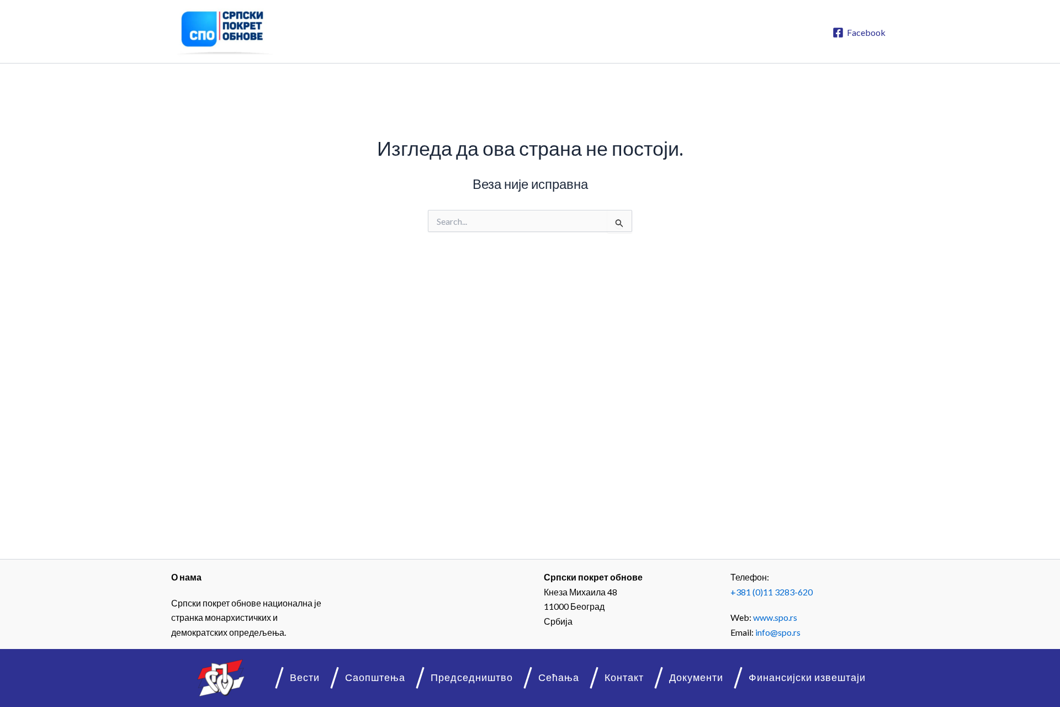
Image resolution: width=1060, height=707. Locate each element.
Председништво (472, 677)
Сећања (558, 677)
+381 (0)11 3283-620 (771, 592)
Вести (305, 677)
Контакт (624, 677)
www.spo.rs (775, 617)
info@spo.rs (778, 632)
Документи (696, 677)
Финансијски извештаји (807, 677)
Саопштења (375, 677)
